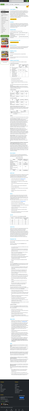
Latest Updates (3, 10)
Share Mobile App (17, 391)
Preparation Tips (3, 29)
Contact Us (1, 391)
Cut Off (2, 26)
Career (1, 386)
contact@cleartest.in (21, 399)
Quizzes (16, 385)
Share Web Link (17, 392)
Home (1, 384)
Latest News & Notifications (18, 390)
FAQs (2, 32)
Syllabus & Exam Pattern (4, 20)
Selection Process (3, 17)
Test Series (16, 384)
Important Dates (3, 13)
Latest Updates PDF (13, 19)
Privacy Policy (2, 390)
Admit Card (2, 23)
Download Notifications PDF (4, 15)
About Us (1, 385)
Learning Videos (17, 386)
